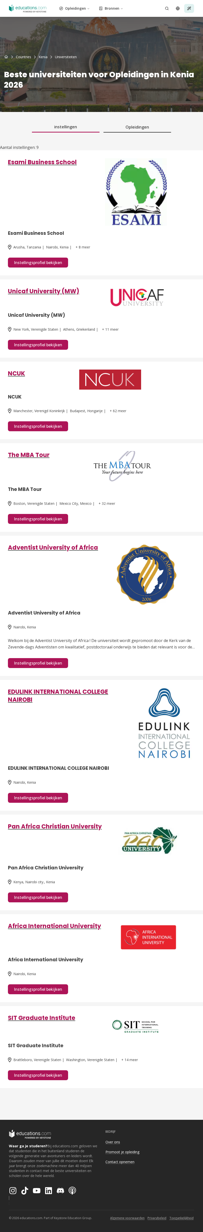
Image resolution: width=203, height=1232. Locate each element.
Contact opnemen (119, 1161)
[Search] (166, 8)
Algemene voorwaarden (127, 1218)
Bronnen (112, 8)
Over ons (112, 1142)
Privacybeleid (157, 1218)
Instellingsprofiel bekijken (38, 262)
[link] (66, 56)
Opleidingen (75, 8)
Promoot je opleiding (122, 1152)
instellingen (65, 127)
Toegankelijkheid (181, 1218)
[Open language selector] (177, 8)
